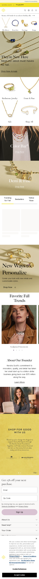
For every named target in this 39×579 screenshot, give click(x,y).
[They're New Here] (19, 54)
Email (5, 490)
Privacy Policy (23, 506)
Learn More (19, 382)
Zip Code (6, 498)
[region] (19, 557)
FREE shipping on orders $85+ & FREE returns (16, 17)
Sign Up (19, 512)
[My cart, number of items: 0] (32, 10)
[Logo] (4, 10)
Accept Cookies (19, 575)
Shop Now (19, 152)
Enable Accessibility (31, 1)
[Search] (25, 10)
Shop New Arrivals (9, 71)
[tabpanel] (19, 222)
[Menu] (36, 10)
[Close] (36, 538)
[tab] (8, 199)
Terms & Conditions (8, 506)
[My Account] (28, 10)
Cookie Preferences (19, 569)
